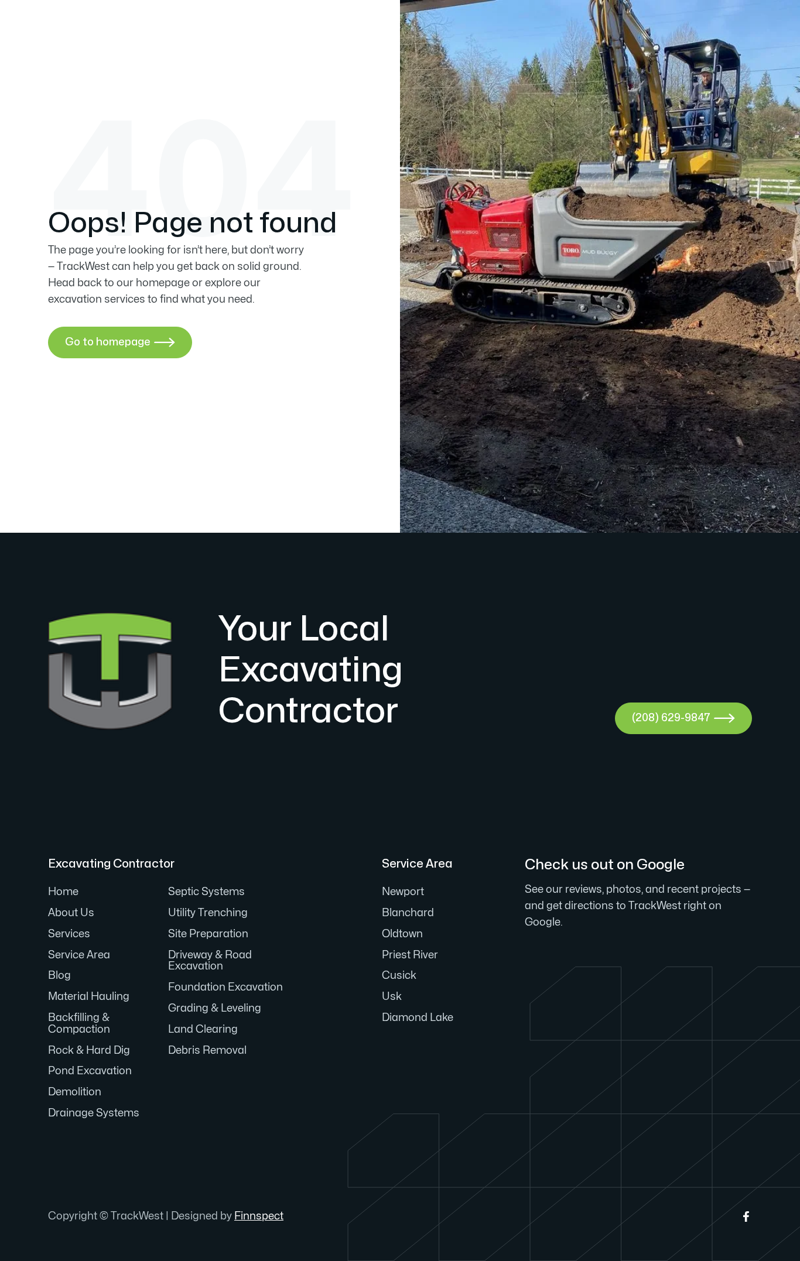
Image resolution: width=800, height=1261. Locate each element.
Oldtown (402, 934)
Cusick (399, 976)
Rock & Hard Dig (89, 1051)
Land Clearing (203, 1029)
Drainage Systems (93, 1113)
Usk (392, 997)
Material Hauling (88, 997)
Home (63, 892)
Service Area (79, 955)
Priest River (410, 955)
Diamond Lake (417, 1018)
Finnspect (258, 1216)
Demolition (74, 1092)
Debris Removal (207, 1051)
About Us (71, 913)
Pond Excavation (90, 1071)
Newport (403, 892)
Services (69, 934)
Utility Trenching (208, 913)
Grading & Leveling (214, 1008)
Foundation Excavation (225, 987)
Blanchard (408, 913)
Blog (59, 976)
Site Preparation (208, 934)
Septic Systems (206, 892)
